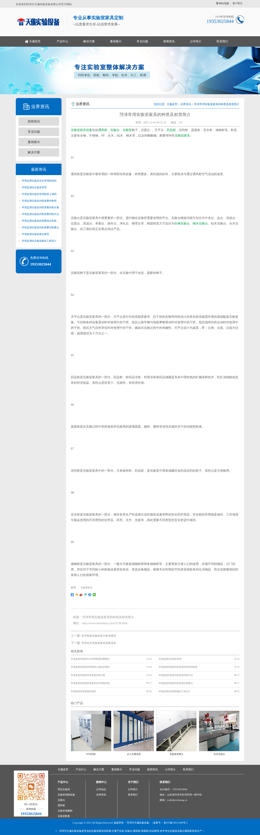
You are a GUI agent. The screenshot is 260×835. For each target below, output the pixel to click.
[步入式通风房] (134, 730)
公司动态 (101, 789)
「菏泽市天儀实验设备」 (138, 822)
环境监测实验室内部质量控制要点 (40, 227)
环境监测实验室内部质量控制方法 (40, 214)
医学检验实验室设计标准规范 (98, 635)
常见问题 (142, 41)
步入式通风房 (134, 754)
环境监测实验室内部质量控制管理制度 (40, 200)
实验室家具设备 (81, 130)
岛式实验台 (219, 754)
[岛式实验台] (219, 730)
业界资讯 (185, 104)
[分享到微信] (94, 594)
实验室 (127, 130)
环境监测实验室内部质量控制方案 (40, 207)
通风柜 (102, 130)
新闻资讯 (169, 41)
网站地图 (224, 3)
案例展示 (115, 41)
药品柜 (171, 130)
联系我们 (222, 41)
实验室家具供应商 (101, 830)
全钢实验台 (182, 223)
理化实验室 (64, 789)
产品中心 (62, 41)
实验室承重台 (176, 754)
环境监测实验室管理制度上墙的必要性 (40, 194)
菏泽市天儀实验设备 (70, 830)
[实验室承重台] (176, 730)
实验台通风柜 (184, 830)
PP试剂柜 (91, 754)
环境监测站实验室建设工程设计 (39, 240)
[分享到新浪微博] (81, 594)
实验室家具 (182, 135)
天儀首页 (35, 41)
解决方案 (89, 41)
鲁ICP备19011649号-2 (176, 822)
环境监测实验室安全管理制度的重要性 (40, 180)
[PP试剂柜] (91, 730)
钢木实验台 (200, 223)
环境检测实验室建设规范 (35, 234)
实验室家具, (87, 587)
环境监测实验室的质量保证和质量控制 (40, 220)
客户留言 (237, 3)
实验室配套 (64, 816)
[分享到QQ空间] (76, 594)
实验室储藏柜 (65, 810)
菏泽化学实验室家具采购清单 (98, 643)
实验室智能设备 (66, 794)
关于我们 (133, 782)
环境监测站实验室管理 (34, 187)
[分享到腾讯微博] (85, 594)
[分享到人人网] (90, 594)
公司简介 (195, 41)
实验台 (115, 130)
